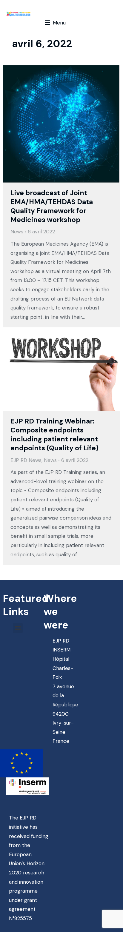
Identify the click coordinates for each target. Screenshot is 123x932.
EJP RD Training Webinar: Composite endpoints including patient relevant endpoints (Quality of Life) (54, 434)
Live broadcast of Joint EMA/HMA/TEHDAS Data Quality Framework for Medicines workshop (51, 206)
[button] (55, 22)
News (16, 231)
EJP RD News (25, 460)
